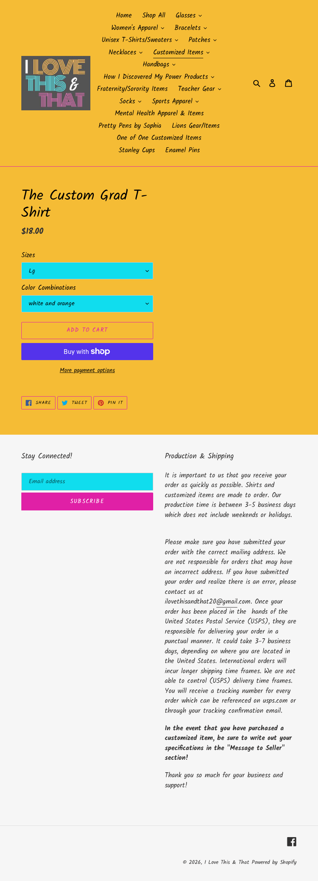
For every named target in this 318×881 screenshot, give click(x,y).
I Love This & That (226, 862)
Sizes (28, 256)
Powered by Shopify (274, 862)
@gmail (226, 602)
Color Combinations (48, 288)
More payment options (87, 370)
